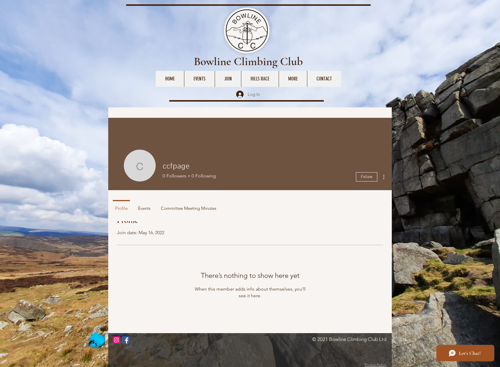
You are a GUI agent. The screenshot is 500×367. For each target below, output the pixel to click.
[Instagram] (116, 340)
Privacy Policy (375, 365)
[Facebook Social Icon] (125, 340)
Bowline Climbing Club (248, 61)
